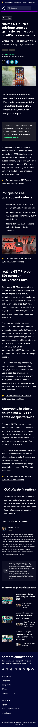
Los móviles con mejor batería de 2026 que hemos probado (25, 615)
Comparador (6, 685)
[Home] (3, 8)
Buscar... (14, 8)
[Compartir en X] (3, 62)
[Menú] (34, 8)
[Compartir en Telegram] (16, 62)
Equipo (4, 705)
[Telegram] (3, 669)
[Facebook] (32, 669)
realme (12, 50)
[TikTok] (11, 669)
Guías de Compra (8, 693)
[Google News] (28, 669)
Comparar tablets (21, 2)
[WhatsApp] (7, 669)
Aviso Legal (6, 713)
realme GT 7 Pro (11, 147)
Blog (9, 18)
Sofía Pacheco (9, 54)
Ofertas (5, 50)
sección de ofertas (11, 137)
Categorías (6, 681)
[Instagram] (15, 669)
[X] (24, 669)
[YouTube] (20, 669)
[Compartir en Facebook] (8, 62)
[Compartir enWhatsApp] (12, 62)
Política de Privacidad (10, 709)
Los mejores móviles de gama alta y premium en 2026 (26, 596)
